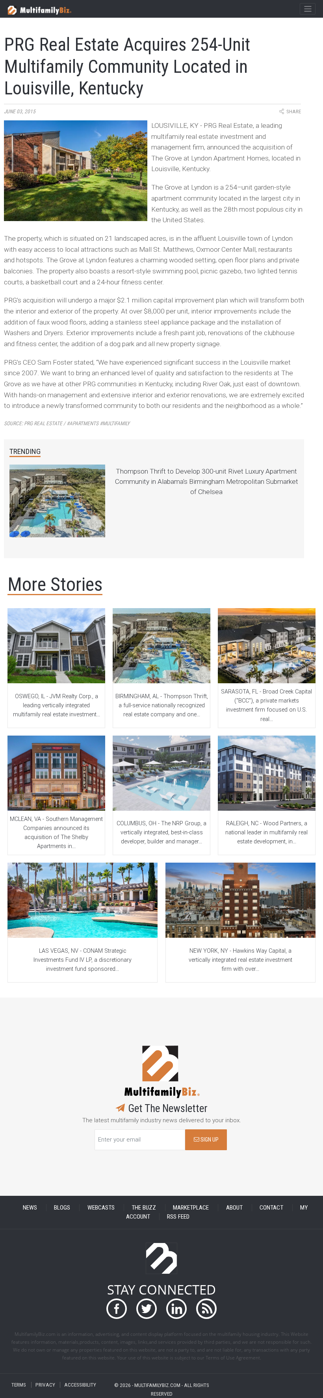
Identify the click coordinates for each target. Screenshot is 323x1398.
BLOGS (62, 1207)
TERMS (18, 1385)
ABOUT (234, 1207)
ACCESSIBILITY (80, 1385)
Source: (67, 423)
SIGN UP (209, 1139)
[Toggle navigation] (307, 9)
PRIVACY (45, 1385)
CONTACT (271, 1207)
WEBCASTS (101, 1207)
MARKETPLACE (191, 1207)
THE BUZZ (144, 1207)
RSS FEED (178, 1216)
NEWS (30, 1207)
